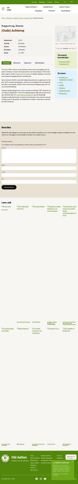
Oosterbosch (27, 74)
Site (3, 179)
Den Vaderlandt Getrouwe (23, 322)
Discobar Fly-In (51, 444)
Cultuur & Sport (64, 7)
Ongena (18, 74)
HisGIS (61, 85)
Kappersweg (28, 18)
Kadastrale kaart (64, 91)
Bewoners (16, 63)
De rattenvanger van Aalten (6, 445)
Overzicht (6, 63)
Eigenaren (27, 63)
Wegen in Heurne (18, 18)
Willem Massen (20, 444)
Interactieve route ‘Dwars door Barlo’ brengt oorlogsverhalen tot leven (69, 323)
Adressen (9, 18)
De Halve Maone (36, 322)
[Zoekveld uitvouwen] (65, 2)
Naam (3, 165)
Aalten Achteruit (31, 7)
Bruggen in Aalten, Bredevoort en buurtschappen (52, 323)
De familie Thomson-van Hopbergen (38, 445)
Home (3, 18)
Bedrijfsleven (48, 7)
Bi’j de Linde (5, 209)
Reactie (4, 148)
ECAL (61, 82)
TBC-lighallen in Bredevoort (67, 445)
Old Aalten (19, 457)
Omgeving (38, 11)
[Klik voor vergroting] (65, 34)
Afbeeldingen (39, 63)
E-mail (3, 172)
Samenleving (65, 11)
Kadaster (62, 88)
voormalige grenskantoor (25, 95)
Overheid (51, 11)
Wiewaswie (63, 93)
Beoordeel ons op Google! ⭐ (71, 457)
